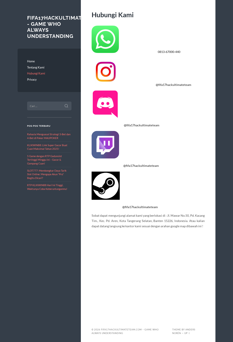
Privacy (32, 79)
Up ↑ (187, 333)
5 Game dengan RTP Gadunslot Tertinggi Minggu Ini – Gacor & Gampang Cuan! (44, 160)
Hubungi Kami (36, 73)
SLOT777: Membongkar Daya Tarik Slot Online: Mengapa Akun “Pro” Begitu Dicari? (47, 174)
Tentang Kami (35, 67)
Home (31, 61)
